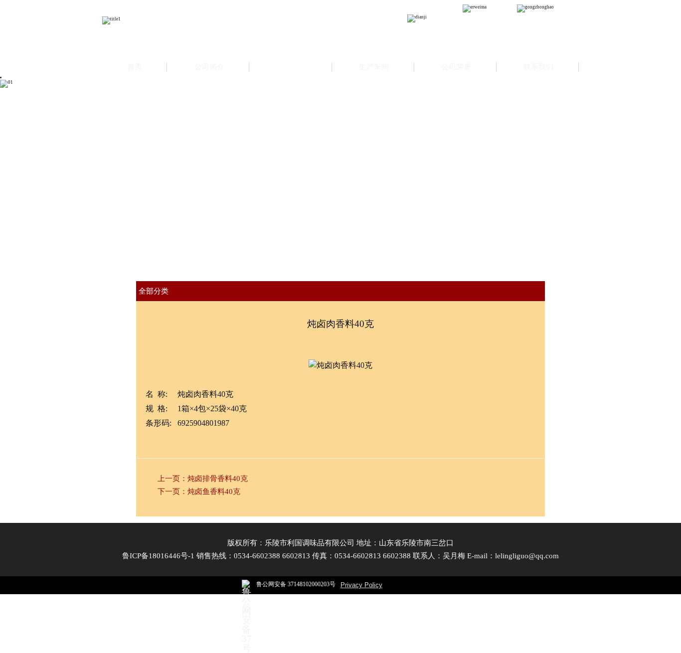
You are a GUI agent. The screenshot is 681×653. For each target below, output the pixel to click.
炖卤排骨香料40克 (217, 479)
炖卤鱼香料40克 (213, 491)
